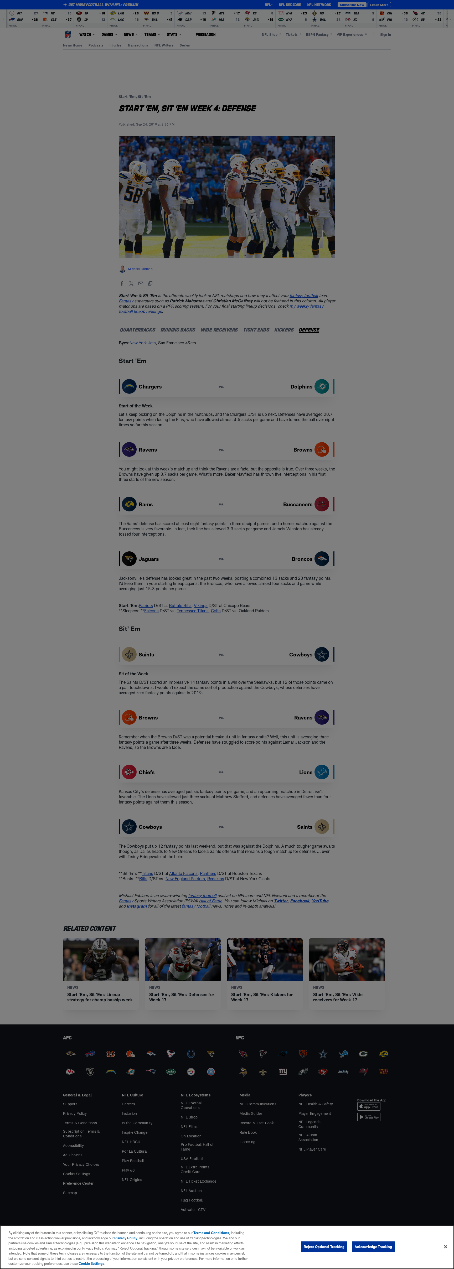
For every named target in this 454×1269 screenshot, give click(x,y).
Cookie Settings (91, 1263)
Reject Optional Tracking (324, 1246)
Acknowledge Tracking (373, 1246)
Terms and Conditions (211, 1233)
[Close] (445, 1246)
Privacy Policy (125, 1238)
